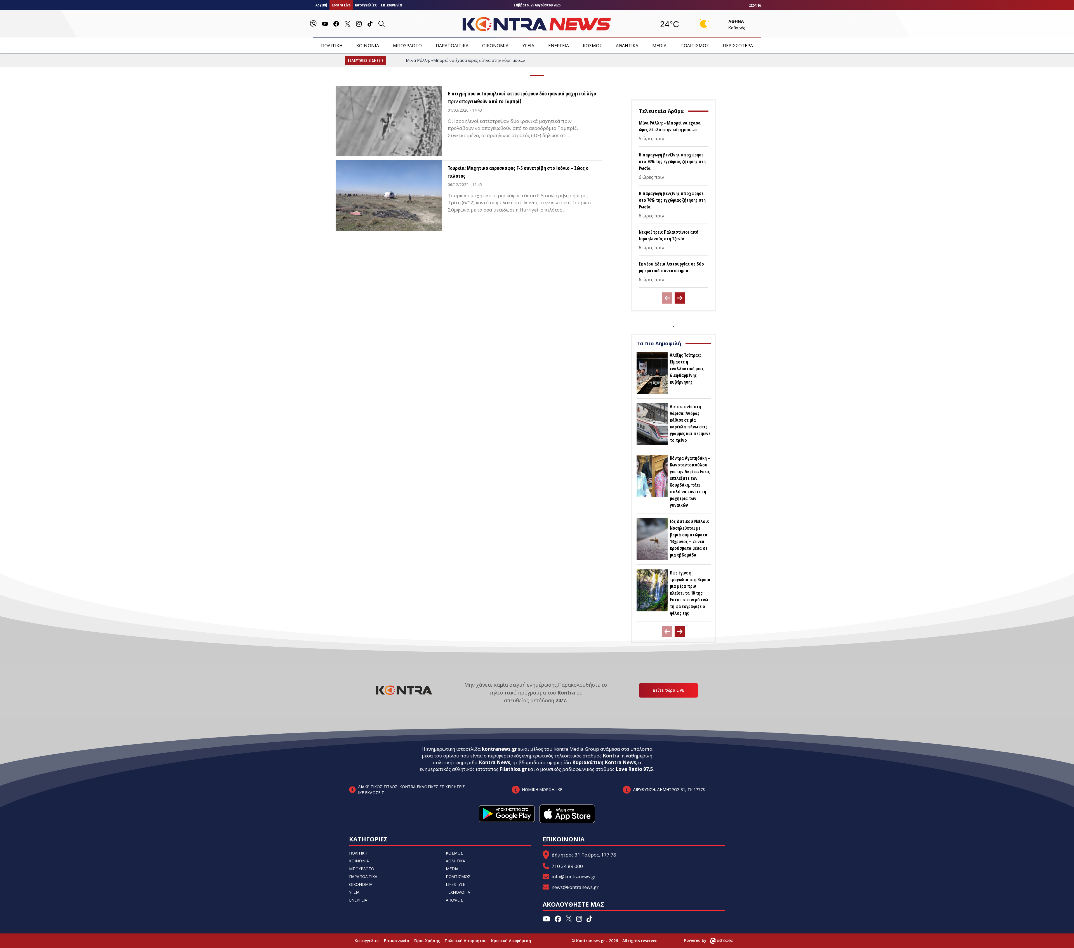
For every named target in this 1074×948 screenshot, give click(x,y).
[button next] (680, 298)
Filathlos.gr (513, 769)
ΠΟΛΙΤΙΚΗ (332, 46)
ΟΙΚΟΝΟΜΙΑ (495, 46)
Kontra (611, 755)
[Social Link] (313, 23)
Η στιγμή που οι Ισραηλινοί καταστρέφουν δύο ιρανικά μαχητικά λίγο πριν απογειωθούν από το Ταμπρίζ (522, 97)
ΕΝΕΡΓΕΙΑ (558, 46)
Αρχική (321, 5)
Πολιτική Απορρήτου (466, 940)
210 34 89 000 (567, 866)
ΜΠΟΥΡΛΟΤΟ (407, 46)
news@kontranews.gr (575, 887)
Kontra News (494, 762)
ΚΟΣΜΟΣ (592, 46)
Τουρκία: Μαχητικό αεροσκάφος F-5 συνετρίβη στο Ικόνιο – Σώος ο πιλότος (518, 172)
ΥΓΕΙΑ (528, 46)
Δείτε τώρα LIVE (668, 690)
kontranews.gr (499, 749)
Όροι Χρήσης (427, 940)
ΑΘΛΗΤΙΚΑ (627, 46)
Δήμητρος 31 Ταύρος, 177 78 (584, 854)
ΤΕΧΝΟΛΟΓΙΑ (458, 892)
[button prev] (667, 298)
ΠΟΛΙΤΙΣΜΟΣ (694, 46)
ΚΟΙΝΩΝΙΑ (367, 46)
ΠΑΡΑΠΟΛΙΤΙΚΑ (452, 46)
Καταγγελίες (365, 5)
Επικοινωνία (391, 5)
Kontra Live (341, 5)
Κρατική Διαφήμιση (511, 940)
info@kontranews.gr (574, 876)
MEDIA (659, 46)
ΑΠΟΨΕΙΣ (454, 900)
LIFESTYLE (455, 884)
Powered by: (702, 940)
